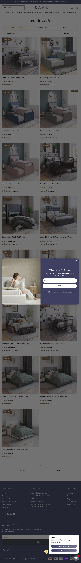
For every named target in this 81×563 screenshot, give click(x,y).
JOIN (59, 286)
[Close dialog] (76, 260)
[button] (76, 558)
